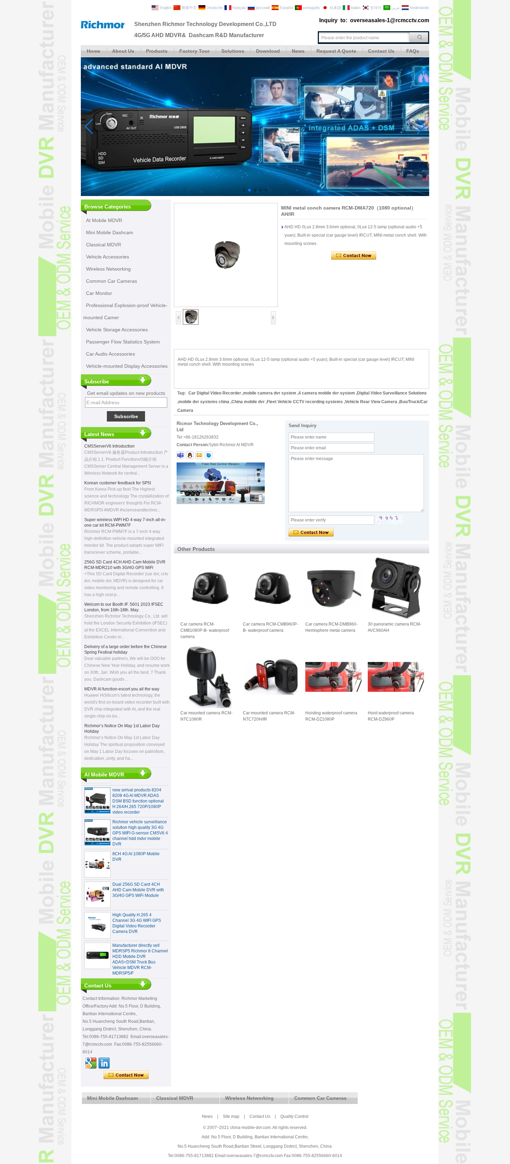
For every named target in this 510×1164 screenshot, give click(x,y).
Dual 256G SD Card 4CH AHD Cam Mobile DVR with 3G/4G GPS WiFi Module (138, 878)
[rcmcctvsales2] (180, 455)
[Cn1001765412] (208, 455)
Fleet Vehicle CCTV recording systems (305, 401)
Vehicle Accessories (107, 257)
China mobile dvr (248, 401)
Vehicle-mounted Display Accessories (127, 366)
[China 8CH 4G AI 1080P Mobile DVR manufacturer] (97, 853)
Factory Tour (194, 51)
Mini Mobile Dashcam (109, 232)
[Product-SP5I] (255, 194)
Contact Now (126, 1075)
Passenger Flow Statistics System (123, 342)
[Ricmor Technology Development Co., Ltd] (103, 27)
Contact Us (381, 51)
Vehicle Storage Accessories (117, 329)
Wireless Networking (108, 269)
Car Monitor (99, 293)
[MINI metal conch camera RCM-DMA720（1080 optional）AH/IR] (226, 255)
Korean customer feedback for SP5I (117, 483)
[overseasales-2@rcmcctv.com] (199, 455)
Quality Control (294, 1116)
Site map (231, 1116)
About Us (123, 51)
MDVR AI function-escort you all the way (121, 689)
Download (268, 51)
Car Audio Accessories (110, 354)
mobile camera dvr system (269, 393)
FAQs (412, 51)
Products (157, 51)
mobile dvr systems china (203, 401)
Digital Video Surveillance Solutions (392, 393)
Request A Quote (336, 51)
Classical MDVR (103, 244)
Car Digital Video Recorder (214, 393)
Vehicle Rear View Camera (371, 401)
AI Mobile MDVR (104, 220)
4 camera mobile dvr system (326, 393)
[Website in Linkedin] (104, 1063)
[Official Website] (90, 1063)
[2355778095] (190, 455)
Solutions (232, 51)
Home (93, 51)
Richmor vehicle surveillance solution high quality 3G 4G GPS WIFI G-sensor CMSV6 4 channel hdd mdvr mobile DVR (140, 821)
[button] (244, 190)
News (298, 51)
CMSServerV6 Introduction (109, 446)
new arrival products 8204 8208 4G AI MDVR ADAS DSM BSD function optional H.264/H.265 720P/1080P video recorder (138, 789)
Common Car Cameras (111, 281)
